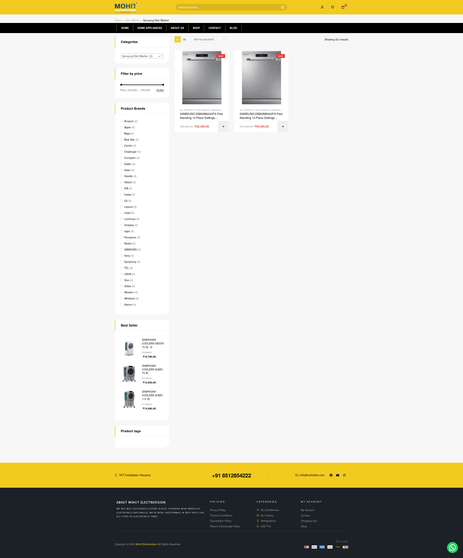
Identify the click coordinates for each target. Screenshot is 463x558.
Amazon (129, 121)
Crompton (130, 158)
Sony (127, 255)
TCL (126, 268)
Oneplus (129, 225)
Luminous (129, 219)
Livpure (128, 207)
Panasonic (130, 237)
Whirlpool (129, 298)
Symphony (130, 261)
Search (281, 7)
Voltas (127, 286)
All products (187, 109)
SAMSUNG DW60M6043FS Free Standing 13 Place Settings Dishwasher (201, 116)
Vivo (126, 280)
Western (129, 292)
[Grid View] (178, 39)
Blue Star (129, 139)
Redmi (128, 243)
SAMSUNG (130, 249)
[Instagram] (344, 475)
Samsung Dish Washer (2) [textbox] (141, 56)
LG (126, 200)
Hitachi (128, 182)
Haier (127, 170)
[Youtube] (338, 475)
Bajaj (127, 133)
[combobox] (142, 55)
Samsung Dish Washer (223, 109)
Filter (160, 90)
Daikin (127, 164)
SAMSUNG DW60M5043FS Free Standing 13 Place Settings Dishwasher (261, 116)
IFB (126, 188)
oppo (127, 231)
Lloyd (127, 212)
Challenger (130, 151)
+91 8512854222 (231, 475)
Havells (128, 176)
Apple (127, 127)
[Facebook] (331, 475)
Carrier (128, 145)
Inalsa (127, 194)
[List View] (184, 39)
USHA (127, 274)
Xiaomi (128, 304)
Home (118, 20)
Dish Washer (132, 20)
